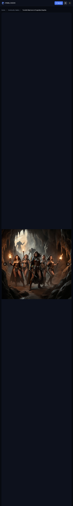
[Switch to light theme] (69, 3)
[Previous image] (5, 264)
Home (3, 10)
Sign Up (59, 3)
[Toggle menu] (65, 3)
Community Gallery (13, 10)
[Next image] (68, 264)
